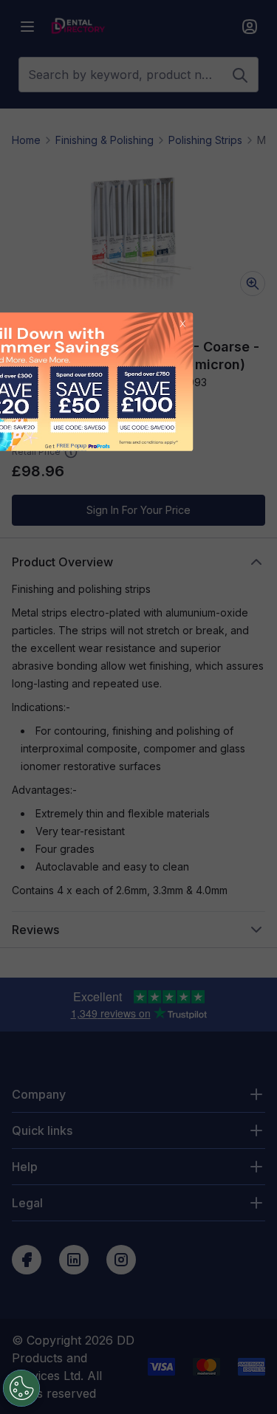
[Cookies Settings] (21, 1388)
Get (65, 446)
